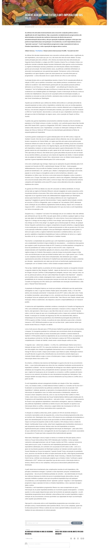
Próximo (57, 529)
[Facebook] (71, 538)
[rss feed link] (83, 538)
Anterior (28, 529)
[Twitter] (74, 538)
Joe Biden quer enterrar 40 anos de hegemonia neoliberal (39, 533)
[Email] (81, 538)
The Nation (38, 51)
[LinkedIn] (78, 538)
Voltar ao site (7, 3)
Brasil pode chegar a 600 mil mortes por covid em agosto (69, 533)
